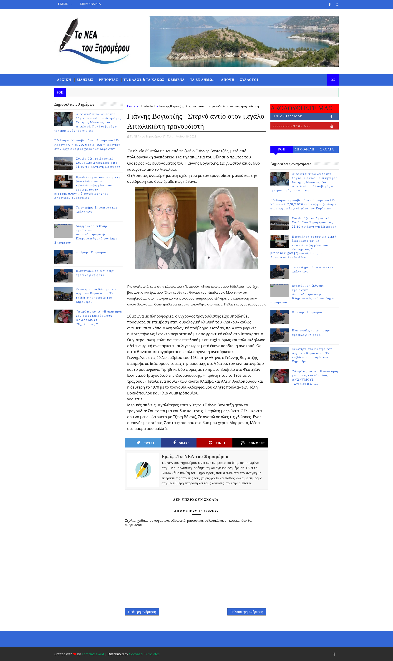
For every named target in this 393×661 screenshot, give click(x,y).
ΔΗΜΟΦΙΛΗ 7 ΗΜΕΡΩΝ (305, 150)
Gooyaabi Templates (144, 654)
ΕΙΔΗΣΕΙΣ (85, 80)
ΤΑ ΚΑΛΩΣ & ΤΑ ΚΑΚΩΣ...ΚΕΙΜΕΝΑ (154, 80)
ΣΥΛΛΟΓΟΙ (249, 80)
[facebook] (329, 4)
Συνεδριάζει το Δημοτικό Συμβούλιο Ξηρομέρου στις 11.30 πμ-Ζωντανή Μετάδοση (98, 163)
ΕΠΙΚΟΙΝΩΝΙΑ (90, 4)
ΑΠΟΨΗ (227, 80)
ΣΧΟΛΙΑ (327, 149)
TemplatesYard (93, 654)
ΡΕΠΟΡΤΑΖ (108, 80)
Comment (257, 443)
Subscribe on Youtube (291, 125)
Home (131, 106)
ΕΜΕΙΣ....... (65, 4)
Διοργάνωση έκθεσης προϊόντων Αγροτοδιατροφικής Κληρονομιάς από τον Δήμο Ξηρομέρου (86, 234)
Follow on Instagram (291, 135)
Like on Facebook (287, 116)
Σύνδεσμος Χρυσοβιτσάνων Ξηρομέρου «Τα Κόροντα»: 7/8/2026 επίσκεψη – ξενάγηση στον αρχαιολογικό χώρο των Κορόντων (87, 144)
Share (184, 443)
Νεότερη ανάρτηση (142, 612)
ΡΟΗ (282, 149)
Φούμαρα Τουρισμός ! (92, 252)
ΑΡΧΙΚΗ (64, 80)
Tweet (149, 443)
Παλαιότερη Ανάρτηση (246, 612)
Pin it (221, 443)
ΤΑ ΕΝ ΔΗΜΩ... (203, 80)
